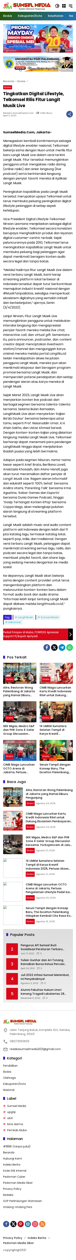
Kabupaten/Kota (14, 1084)
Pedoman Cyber (14, 1177)
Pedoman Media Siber (18, 1183)
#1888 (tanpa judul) (17, 1146)
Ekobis (7, 87)
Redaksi (8, 1195)
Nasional (8, 1090)
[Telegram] (62, 647)
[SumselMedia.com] (27, 6)
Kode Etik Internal (14, 1171)
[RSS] (42, 1224)
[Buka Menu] (64, 6)
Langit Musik (25, 617)
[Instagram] (35, 1224)
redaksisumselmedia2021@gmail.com (35, 1049)
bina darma (15, 1124)
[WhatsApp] (69, 647)
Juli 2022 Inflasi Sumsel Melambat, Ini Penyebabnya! (45, 977)
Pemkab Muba (17, 1130)
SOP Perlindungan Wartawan (22, 1201)
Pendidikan (10, 1066)
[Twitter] (54, 647)
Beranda (8, 1152)
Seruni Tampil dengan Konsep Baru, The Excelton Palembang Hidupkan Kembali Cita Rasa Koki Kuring (56, 768)
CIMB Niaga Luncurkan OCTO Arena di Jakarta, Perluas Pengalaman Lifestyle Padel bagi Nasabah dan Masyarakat (19, 768)
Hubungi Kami (12, 1158)
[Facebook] (46, 647)
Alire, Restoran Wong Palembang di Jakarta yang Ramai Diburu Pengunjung (19, 691)
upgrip (11, 1112)
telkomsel (14, 622)
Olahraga (9, 1078)
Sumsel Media (50, 617)
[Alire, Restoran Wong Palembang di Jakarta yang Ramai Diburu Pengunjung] (19, 673)
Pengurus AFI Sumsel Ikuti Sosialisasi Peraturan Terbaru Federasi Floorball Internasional (43, 947)
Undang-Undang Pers (17, 1207)
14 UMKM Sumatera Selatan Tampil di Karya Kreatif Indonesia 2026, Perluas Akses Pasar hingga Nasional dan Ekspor (54, 730)
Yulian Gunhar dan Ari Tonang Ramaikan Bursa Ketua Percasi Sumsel (42, 962)
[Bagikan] (69, 114)
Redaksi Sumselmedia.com (18, 113)
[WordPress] (28, 1224)
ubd (9, 1118)
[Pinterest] (21, 1224)
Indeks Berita (11, 1165)
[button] (57, 6)
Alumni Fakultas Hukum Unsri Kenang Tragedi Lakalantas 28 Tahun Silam (42, 992)
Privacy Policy (12, 1189)
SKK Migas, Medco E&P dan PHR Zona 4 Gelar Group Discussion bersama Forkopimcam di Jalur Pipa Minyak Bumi (18, 730)
